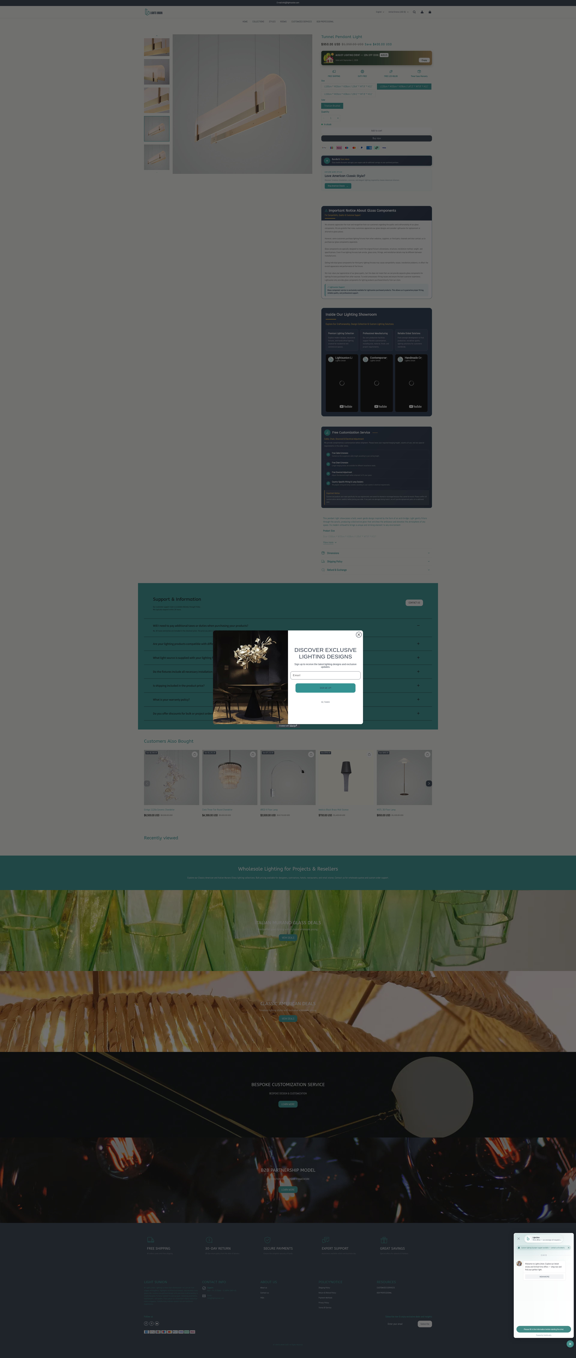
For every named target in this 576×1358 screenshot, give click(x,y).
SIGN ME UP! (325, 687)
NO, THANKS (325, 702)
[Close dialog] (359, 634)
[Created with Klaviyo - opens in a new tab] (288, 726)
